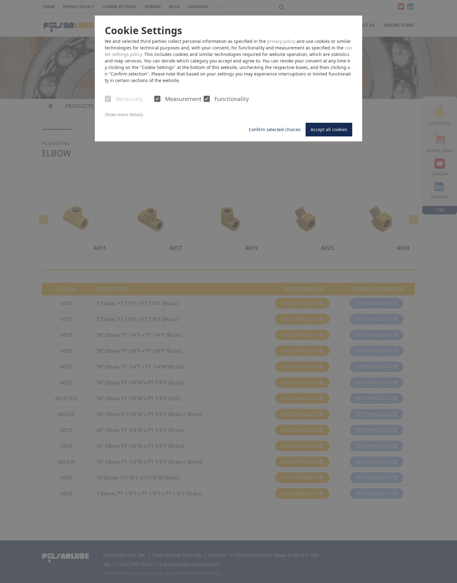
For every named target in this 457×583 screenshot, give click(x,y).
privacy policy (281, 41)
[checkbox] (108, 99)
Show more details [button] (124, 114)
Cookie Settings (143, 30)
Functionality (232, 99)
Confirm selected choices (275, 129)
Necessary (129, 99)
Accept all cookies (329, 129)
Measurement (183, 99)
